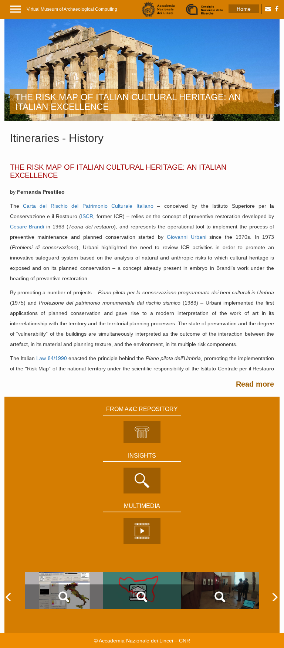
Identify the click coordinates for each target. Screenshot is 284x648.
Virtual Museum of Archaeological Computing (72, 9)
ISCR (87, 216)
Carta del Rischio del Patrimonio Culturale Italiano (88, 206)
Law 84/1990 (51, 358)
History (86, 138)
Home (244, 9)
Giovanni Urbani (186, 237)
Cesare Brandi (27, 227)
